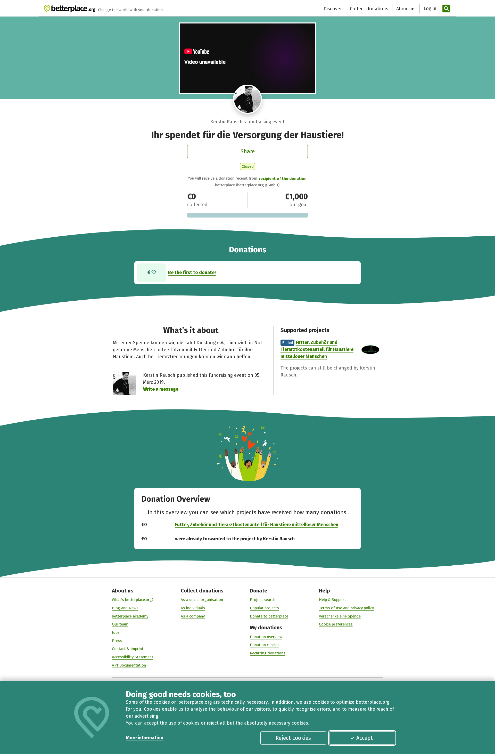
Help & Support (332, 599)
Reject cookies (293, 738)
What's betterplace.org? (133, 599)
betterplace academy (130, 616)
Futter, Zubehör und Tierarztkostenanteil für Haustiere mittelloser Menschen (316, 349)
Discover (333, 9)
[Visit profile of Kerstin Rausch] (247, 99)
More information (144, 738)
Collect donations (369, 9)
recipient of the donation (283, 178)
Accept (364, 738)
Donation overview (266, 637)
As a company (193, 616)
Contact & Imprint (127, 648)
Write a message (160, 389)
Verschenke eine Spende (340, 616)
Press (117, 640)
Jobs (116, 632)
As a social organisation (202, 599)
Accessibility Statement (132, 657)
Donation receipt (264, 645)
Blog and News (125, 608)
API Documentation (129, 665)
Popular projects (264, 608)
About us (406, 9)
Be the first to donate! (192, 272)
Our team (120, 624)
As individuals (193, 608)
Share (248, 151)
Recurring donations (267, 653)
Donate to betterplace (269, 616)
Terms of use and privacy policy (346, 608)
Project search (262, 599)
